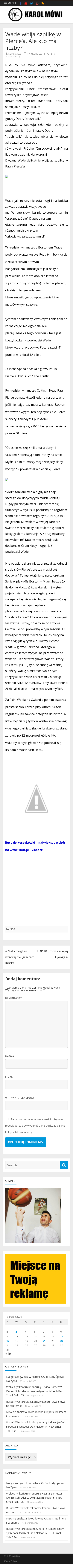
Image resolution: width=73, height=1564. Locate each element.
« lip (8, 1353)
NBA (12, 929)
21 (44, 1341)
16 (61, 1336)
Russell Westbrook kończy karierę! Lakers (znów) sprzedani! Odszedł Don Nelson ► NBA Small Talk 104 (35, 1426)
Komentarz (13, 998)
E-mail (9, 1077)
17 (8, 1341)
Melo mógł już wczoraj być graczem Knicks (19, 957)
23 (61, 1341)
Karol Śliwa (15, 53)
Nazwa (9, 1056)
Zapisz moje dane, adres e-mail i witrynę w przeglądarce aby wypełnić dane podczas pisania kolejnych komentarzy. (35, 1125)
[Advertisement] (36, 889)
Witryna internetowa (19, 1097)
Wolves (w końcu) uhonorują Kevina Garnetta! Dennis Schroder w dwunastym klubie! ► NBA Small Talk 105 (34, 1391)
